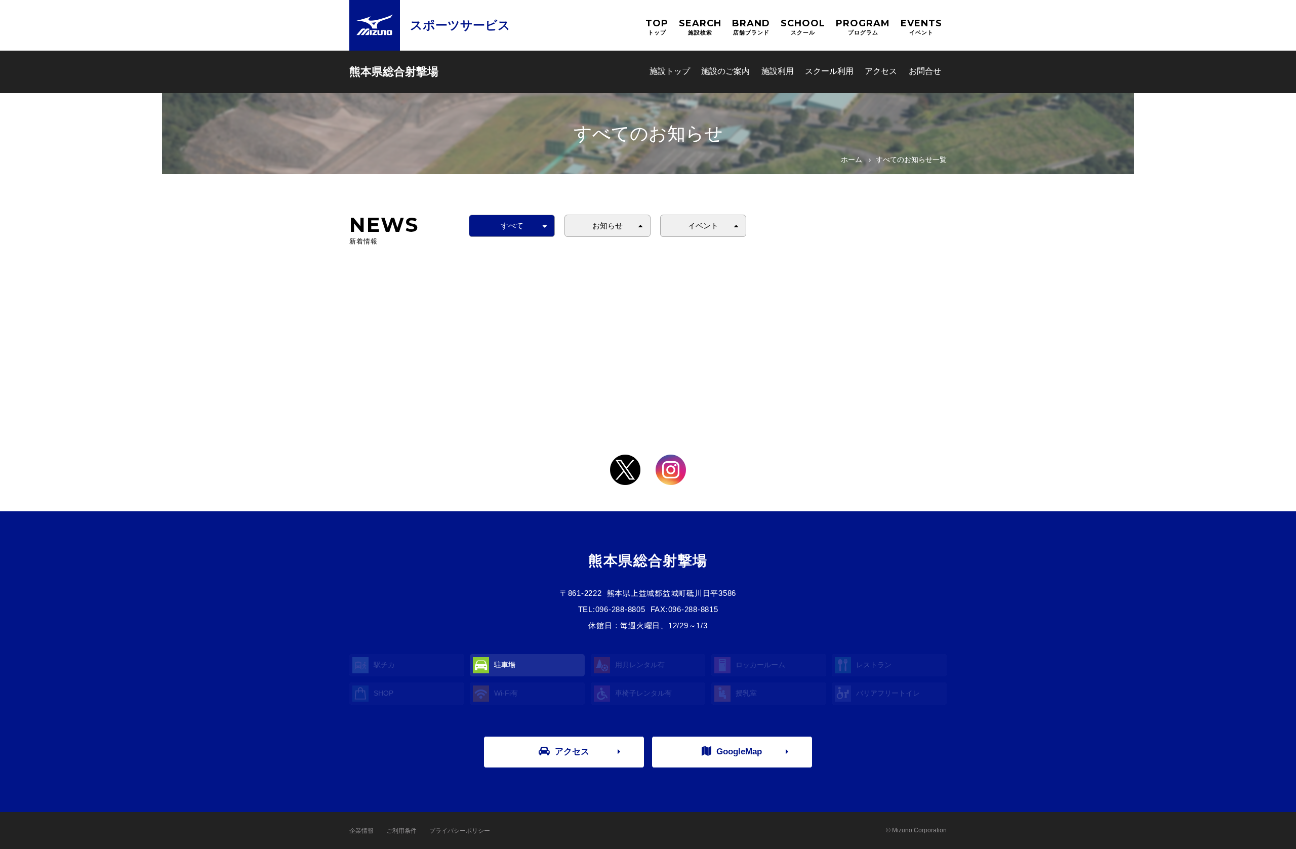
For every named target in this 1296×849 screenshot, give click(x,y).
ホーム (851, 159)
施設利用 (777, 71)
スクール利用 (829, 71)
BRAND (751, 26)
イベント (703, 225)
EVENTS (921, 26)
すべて (512, 225)
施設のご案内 (725, 71)
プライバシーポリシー (459, 830)
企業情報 (361, 830)
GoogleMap (739, 751)
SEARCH (700, 26)
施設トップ (670, 71)
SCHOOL (803, 26)
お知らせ (607, 225)
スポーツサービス (460, 25)
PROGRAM (863, 26)
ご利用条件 (401, 830)
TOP (656, 26)
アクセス (881, 71)
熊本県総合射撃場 (393, 71)
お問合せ (925, 71)
